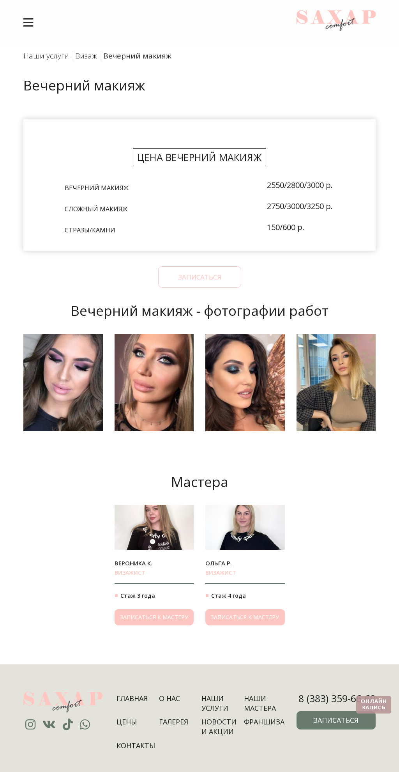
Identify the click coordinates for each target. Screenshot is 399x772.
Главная (132, 698)
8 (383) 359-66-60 (337, 698)
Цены (127, 721)
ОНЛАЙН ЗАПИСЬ (374, 704)
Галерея (173, 721)
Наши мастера (260, 703)
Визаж (86, 56)
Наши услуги (46, 56)
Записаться (199, 277)
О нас (169, 698)
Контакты (136, 745)
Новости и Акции (219, 726)
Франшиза (264, 721)
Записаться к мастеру (154, 617)
